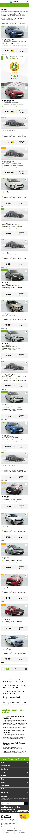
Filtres (7, 5)
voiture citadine (13, 11)
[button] (23, 51)
